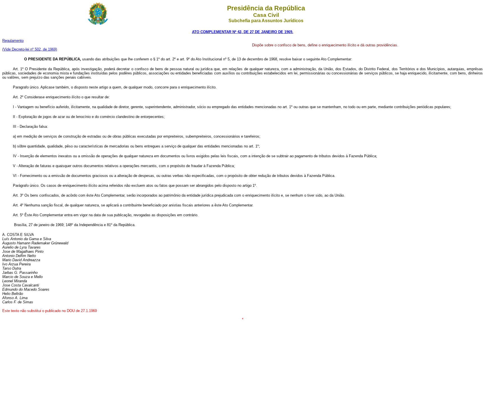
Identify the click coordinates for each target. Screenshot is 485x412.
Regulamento (13, 40)
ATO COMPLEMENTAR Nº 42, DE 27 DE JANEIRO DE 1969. (242, 32)
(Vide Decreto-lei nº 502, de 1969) (29, 49)
